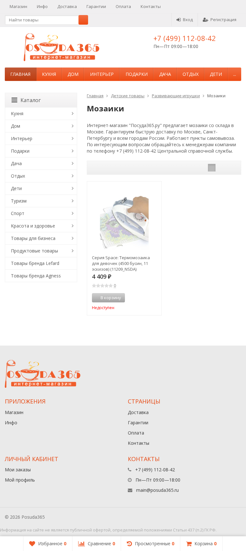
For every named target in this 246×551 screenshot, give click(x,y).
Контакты (151, 6)
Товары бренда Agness (36, 276)
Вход (188, 19)
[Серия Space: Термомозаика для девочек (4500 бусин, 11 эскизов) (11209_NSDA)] (124, 218)
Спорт (17, 213)
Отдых (191, 74)
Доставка (67, 6)
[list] (222, 168)
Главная (20, 74)
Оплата (123, 6)
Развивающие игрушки (176, 96)
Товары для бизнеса (33, 238)
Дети (216, 74)
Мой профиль (20, 480)
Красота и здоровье (33, 226)
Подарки (137, 74)
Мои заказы (18, 470)
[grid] (212, 168)
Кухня (49, 74)
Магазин (18, 6)
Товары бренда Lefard (35, 263)
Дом (73, 74)
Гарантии (96, 6)
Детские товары (127, 96)
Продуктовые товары (34, 251)
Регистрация (223, 19)
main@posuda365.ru (157, 490)
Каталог (30, 100)
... (234, 74)
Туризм (19, 201)
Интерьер (102, 74)
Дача (165, 74)
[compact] (231, 168)
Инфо (42, 6)
